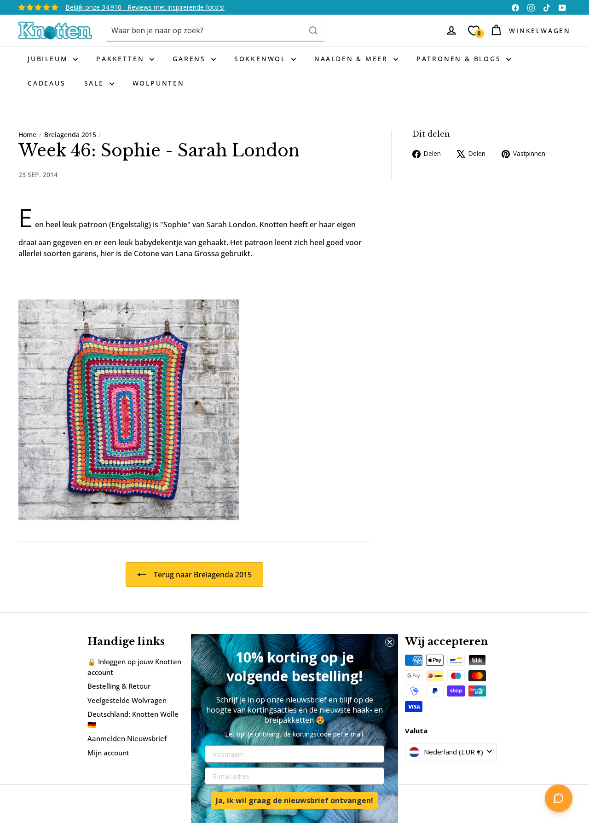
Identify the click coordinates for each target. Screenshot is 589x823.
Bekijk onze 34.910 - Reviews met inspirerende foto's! (145, 7)
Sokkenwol (261, 58)
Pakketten (121, 58)
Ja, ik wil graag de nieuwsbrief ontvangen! (294, 800)
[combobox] (215, 30)
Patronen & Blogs (460, 58)
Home (27, 134)
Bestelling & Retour (118, 686)
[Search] (313, 30)
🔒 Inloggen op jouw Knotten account (134, 667)
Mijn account (108, 752)
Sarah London (231, 224)
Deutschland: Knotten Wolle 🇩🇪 (133, 719)
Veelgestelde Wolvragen (127, 700)
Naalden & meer (352, 58)
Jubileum (49, 58)
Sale (95, 83)
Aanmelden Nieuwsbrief (127, 738)
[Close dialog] (389, 642)
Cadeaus (47, 83)
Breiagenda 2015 (70, 134)
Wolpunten (159, 83)
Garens (191, 58)
